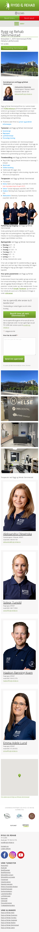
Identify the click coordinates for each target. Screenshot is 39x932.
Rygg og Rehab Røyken (8, 923)
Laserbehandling (6, 894)
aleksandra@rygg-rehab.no (23, 94)
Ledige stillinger (6, 849)
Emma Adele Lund (15, 743)
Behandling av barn (7, 875)
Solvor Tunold (12, 602)
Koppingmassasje (6, 889)
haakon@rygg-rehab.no (10, 681)
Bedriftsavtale (5, 870)
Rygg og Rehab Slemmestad (10, 925)
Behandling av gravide (8, 877)
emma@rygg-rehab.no (10, 751)
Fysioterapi (4, 880)
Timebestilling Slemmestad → (14, 48)
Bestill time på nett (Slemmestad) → (19, 314)
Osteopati (4, 901)
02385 (21, 13)
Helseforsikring (6, 882)
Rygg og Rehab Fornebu (8, 918)
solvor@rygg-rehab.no (10, 611)
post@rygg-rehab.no (7, 842)
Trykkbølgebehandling (8, 905)
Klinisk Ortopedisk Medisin (9, 887)
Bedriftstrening (5, 872)
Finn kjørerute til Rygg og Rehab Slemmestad (15, 797)
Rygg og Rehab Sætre (8, 928)
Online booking (8, 168)
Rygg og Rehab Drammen (9, 915)
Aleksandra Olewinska (23, 87)
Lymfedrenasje (5, 896)
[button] (19, 775)
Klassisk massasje (6, 884)
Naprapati (4, 898)
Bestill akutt (29, 18)
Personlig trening (6, 903)
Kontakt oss (5, 846)
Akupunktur (4, 865)
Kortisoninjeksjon (6, 891)
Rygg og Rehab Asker (7, 913)
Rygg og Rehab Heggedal (9, 920)
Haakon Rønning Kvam (18, 673)
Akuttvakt (4, 868)
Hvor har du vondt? (10, 335)
